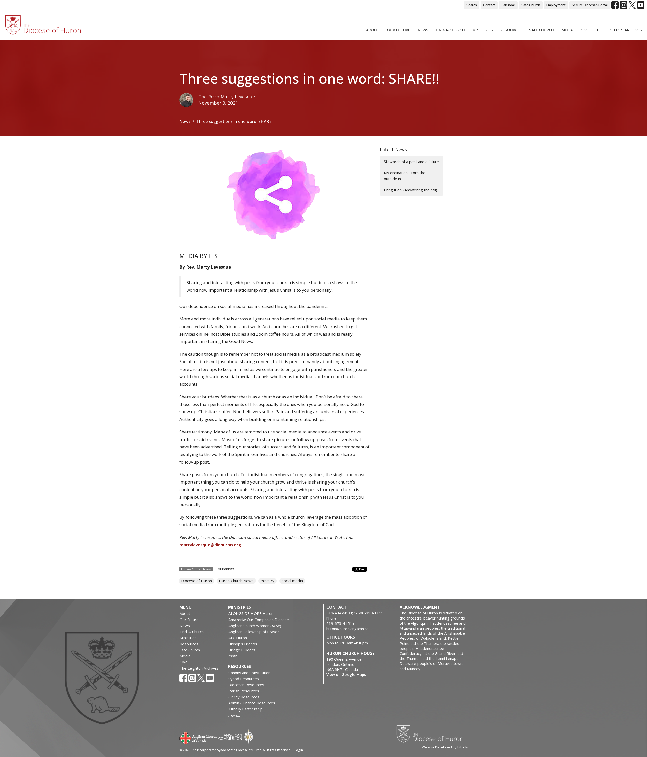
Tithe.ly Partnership (245, 709)
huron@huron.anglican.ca (347, 628)
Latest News (393, 149)
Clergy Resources (243, 696)
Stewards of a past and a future (411, 161)
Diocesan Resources (246, 684)
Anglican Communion (237, 736)
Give (585, 29)
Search (471, 5)
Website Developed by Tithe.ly (445, 747)
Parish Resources (243, 690)
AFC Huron (237, 637)
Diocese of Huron (196, 580)
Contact (489, 5)
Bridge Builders (241, 649)
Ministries (482, 29)
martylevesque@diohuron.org (210, 545)
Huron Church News (236, 580)
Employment (556, 5)
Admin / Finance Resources (251, 702)
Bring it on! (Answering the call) (410, 189)
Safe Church (530, 5)
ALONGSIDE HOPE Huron (250, 613)
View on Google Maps (346, 674)
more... (234, 655)
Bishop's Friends (242, 643)
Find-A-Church (450, 29)
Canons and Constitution (249, 672)
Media (567, 29)
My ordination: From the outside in (404, 175)
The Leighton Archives (619, 29)
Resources (511, 29)
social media (292, 580)
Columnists (225, 568)
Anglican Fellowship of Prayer (253, 631)
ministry (267, 580)
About (372, 29)
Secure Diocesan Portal (590, 5)
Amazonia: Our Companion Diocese (258, 619)
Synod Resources (243, 678)
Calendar (508, 5)
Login (299, 750)
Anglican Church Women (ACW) (254, 625)
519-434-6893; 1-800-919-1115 (354, 612)
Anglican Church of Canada (198, 737)
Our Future (398, 29)
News (423, 29)
